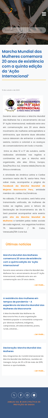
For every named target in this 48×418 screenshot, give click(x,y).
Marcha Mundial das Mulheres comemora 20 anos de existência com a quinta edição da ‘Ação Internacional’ (22, 260)
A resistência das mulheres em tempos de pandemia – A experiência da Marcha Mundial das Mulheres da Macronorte (23, 303)
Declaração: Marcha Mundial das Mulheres (22, 349)
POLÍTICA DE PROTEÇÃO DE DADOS (27, 403)
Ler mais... (40, 285)
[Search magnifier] (41, 30)
